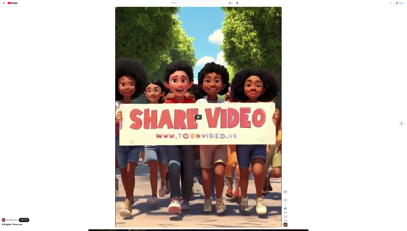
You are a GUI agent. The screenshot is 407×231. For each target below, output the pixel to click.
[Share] (285, 208)
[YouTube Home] (12, 3)
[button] (4, 220)
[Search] (230, 3)
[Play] (198, 117)
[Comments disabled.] (285, 200)
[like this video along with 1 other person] (285, 191)
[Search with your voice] (237, 3)
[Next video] (401, 123)
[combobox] (199, 3)
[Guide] (4, 3)
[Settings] (391, 3)
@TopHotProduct (12, 220)
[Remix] (285, 216)
